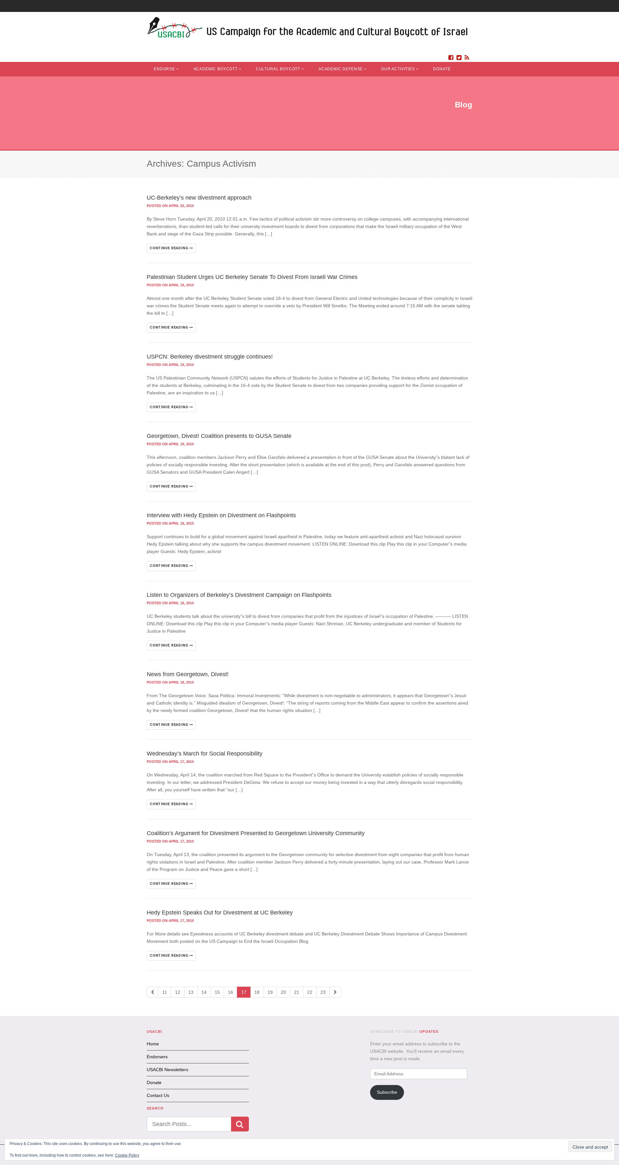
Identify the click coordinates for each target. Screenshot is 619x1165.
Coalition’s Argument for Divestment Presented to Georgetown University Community (256, 833)
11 (164, 992)
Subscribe (387, 1092)
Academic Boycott (215, 69)
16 (230, 992)
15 (217, 992)
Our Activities (398, 69)
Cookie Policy (127, 1155)
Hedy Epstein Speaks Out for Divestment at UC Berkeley (220, 912)
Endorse (164, 69)
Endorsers (157, 1056)
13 (190, 992)
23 (323, 992)
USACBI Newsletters (167, 1069)
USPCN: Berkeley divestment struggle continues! (210, 356)
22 (309, 992)
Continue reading (169, 248)
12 (177, 992)
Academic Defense (341, 69)
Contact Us (158, 1095)
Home (153, 1043)
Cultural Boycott (278, 69)
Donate (441, 69)
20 (283, 992)
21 (296, 992)
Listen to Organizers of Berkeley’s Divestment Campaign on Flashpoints (239, 595)
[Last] (335, 992)
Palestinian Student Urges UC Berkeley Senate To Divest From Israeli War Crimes (252, 277)
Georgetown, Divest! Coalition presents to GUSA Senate (219, 436)
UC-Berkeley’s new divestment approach (199, 197)
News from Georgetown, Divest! (188, 674)
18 (257, 992)
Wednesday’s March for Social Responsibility (204, 753)
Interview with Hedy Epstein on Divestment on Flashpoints (221, 515)
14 (204, 992)
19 (270, 992)
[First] (152, 992)
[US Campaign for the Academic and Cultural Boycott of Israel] (308, 29)
